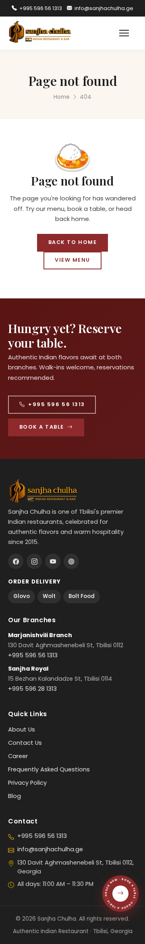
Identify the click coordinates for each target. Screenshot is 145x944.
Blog (14, 796)
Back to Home (72, 242)
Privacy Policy (27, 783)
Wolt (49, 596)
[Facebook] (15, 561)
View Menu (72, 259)
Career (18, 756)
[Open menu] (128, 33)
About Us (21, 729)
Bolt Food (81, 596)
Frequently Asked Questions (49, 769)
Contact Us (25, 743)
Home (62, 97)
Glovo (21, 596)
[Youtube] (52, 561)
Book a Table (41, 426)
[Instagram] (34, 561)
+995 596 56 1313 (40, 8)
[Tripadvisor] (71, 561)
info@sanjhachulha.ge (104, 8)
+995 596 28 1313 (32, 689)
